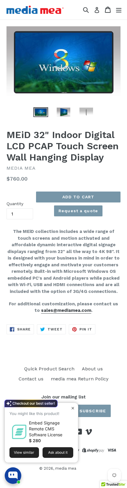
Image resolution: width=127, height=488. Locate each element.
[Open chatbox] (13, 475)
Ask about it (58, 452)
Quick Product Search (49, 369)
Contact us (31, 379)
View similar (24, 452)
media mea (65, 468)
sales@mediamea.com (66, 310)
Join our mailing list (63, 397)
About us (92, 369)
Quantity (14, 203)
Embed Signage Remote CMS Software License (45, 428)
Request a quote (78, 210)
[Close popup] (72, 408)
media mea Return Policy (79, 379)
